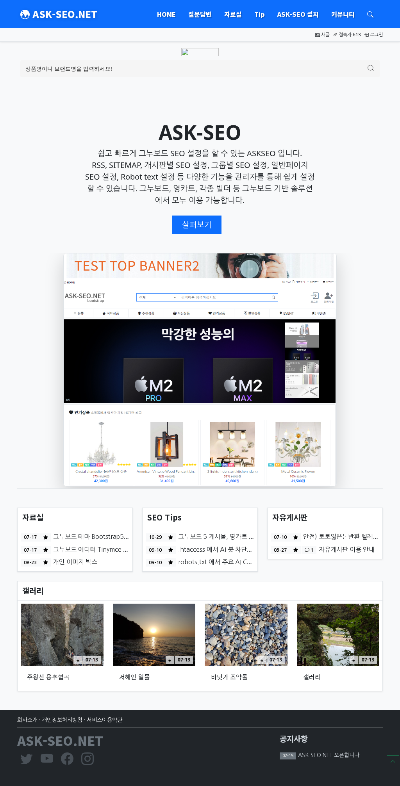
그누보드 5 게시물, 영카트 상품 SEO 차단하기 (238, 536)
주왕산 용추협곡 (48, 676)
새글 (325, 34)
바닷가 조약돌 (229, 676)
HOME (166, 14)
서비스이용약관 (104, 720)
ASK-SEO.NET (63, 14)
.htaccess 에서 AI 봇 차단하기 (218, 549)
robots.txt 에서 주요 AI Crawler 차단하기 (234, 562)
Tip (259, 14)
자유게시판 (289, 517)
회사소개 (27, 720)
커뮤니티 (343, 14)
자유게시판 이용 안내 (346, 549)
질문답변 (200, 14)
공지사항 (294, 738)
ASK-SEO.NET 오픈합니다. (328, 755)
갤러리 (32, 590)
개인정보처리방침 (62, 720)
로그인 (376, 34)
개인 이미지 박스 (74, 562)
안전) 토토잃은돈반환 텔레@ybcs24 (350, 536)
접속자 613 (349, 34)
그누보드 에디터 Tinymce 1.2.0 (95, 549)
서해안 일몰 (134, 676)
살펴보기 (197, 224)
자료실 (233, 14)
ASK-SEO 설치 (298, 14)
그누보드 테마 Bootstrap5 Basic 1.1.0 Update (116, 536)
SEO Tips (164, 517)
